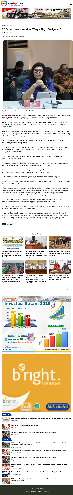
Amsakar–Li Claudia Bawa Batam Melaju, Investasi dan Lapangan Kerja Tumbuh (36, 472)
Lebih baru (6, 290)
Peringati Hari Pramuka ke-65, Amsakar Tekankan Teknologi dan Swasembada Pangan (38, 450)
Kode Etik (46, 491)
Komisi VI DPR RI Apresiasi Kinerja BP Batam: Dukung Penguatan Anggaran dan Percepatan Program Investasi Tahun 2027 (35, 279)
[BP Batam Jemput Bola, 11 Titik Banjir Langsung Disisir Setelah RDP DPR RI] (60, 242)
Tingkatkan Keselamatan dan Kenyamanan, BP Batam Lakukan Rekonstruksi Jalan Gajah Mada (12, 254)
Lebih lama (67, 290)
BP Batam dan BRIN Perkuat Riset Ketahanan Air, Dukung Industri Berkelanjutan (59, 277)
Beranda (4, 25)
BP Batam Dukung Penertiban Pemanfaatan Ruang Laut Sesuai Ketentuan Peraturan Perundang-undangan (38, 479)
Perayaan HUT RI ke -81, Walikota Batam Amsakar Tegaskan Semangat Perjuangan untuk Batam (39, 465)
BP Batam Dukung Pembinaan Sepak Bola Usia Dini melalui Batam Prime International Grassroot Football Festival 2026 (38, 443)
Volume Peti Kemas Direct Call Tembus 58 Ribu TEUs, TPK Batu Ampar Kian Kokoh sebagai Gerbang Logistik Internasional (12, 279)
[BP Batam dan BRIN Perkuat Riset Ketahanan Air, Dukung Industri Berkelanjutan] (60, 267)
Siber (39, 491)
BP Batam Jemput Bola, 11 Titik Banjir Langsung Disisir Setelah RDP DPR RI (59, 253)
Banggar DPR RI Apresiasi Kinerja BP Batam (24, 425)
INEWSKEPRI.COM (38, 488)
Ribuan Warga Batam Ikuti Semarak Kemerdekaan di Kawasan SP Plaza (33, 432)
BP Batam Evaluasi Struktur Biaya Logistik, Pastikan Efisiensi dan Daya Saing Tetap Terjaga (36, 254)
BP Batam (11, 25)
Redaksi (33, 491)
